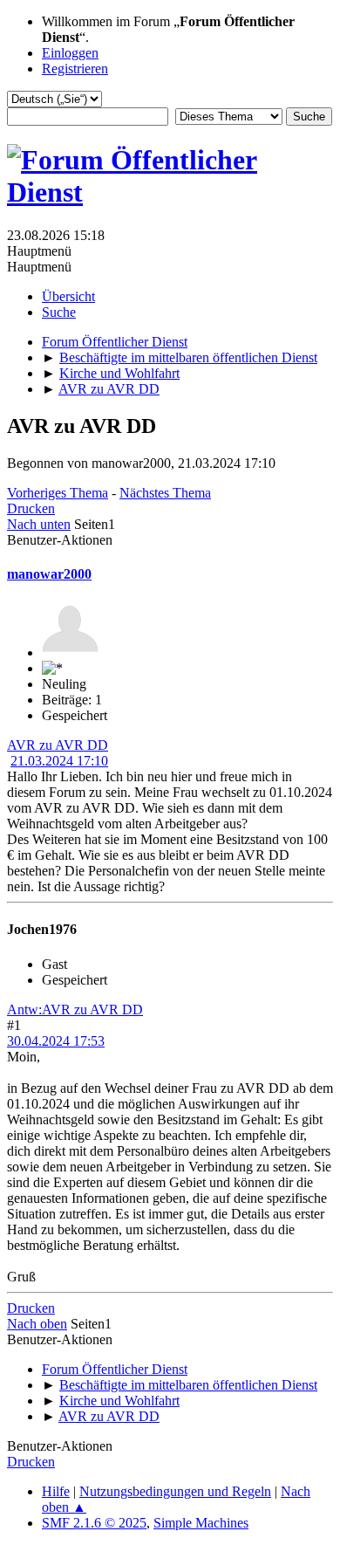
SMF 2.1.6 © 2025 (94, 1522)
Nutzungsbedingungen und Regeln (175, 1491)
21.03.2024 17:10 (59, 760)
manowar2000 (49, 573)
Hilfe (56, 1491)
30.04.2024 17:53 (56, 1040)
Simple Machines (200, 1522)
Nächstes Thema (165, 492)
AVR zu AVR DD (57, 745)
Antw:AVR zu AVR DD (75, 1009)
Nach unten (39, 524)
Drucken (31, 508)
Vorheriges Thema (57, 492)
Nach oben (37, 1323)
